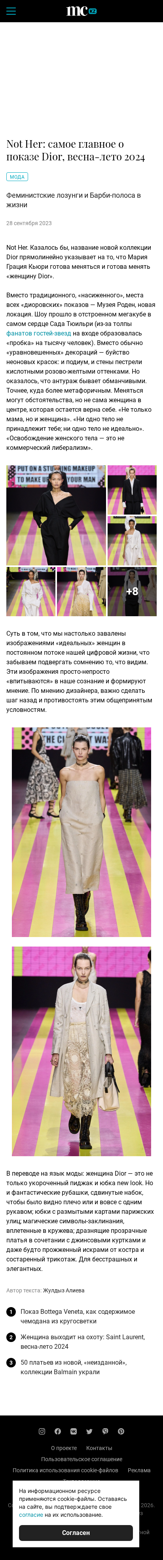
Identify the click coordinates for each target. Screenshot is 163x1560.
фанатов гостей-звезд (38, 333)
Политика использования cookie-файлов (65, 1470)
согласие (31, 1514)
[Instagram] (42, 1431)
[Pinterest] (121, 1431)
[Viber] (105, 1431)
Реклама (139, 1470)
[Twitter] (89, 1431)
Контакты (99, 1448)
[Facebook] (58, 1431)
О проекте (64, 1448)
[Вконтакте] (73, 1431)
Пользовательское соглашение (81, 1459)
